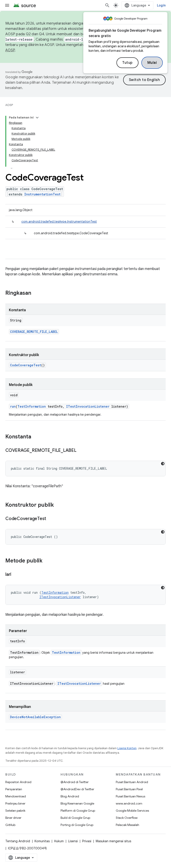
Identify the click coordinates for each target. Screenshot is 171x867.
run (13, 406)
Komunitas (42, 841)
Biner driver (13, 818)
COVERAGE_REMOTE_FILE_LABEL (34, 332)
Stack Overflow (127, 818)
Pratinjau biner (15, 803)
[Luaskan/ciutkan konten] (37, 117)
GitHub (10, 825)
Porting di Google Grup (77, 825)
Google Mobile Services (132, 811)
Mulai (152, 62)
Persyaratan (13, 789)
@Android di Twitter (75, 782)
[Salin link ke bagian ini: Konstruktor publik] (58, 505)
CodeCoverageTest (25, 365)
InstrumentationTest (42, 194)
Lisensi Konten (126, 748)
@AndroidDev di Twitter (77, 789)
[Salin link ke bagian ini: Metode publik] (47, 561)
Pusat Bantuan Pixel (129, 789)
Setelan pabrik (15, 811)
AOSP (9, 105)
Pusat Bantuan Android (132, 782)
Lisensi (73, 841)
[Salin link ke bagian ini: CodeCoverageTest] (50, 519)
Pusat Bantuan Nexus (130, 796)
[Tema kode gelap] (162, 463)
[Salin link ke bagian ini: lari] (15, 574)
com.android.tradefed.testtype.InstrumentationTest (59, 222)
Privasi (86, 841)
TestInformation (31, 406)
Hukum (59, 841)
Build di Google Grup (75, 818)
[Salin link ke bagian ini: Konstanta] (35, 437)
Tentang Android (17, 841)
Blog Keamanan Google (77, 803)
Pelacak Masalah (127, 825)
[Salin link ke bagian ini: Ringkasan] (35, 293)
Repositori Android (18, 782)
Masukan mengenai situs (113, 841)
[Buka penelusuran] (107, 5)
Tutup (127, 62)
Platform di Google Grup (78, 811)
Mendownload (15, 796)
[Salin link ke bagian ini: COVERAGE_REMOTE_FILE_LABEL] (80, 450)
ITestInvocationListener (88, 406)
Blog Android (70, 796)
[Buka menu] (7, 5)
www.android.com (129, 803)
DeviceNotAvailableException (35, 717)
